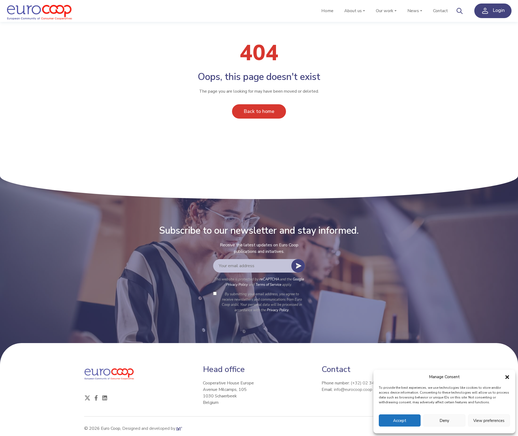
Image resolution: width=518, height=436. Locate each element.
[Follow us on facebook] (96, 397)
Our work (384, 11)
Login (498, 10)
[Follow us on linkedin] (104, 397)
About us (353, 11)
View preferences (489, 420)
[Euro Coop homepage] (40, 11)
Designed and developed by (149, 428)
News (413, 11)
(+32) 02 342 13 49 (370, 383)
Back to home (259, 111)
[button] (507, 377)
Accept (399, 420)
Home (327, 11)
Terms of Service (268, 284)
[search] (459, 11)
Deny (444, 420)
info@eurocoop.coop (353, 390)
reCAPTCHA (269, 279)
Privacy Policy (277, 310)
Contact (440, 11)
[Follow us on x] (87, 397)
